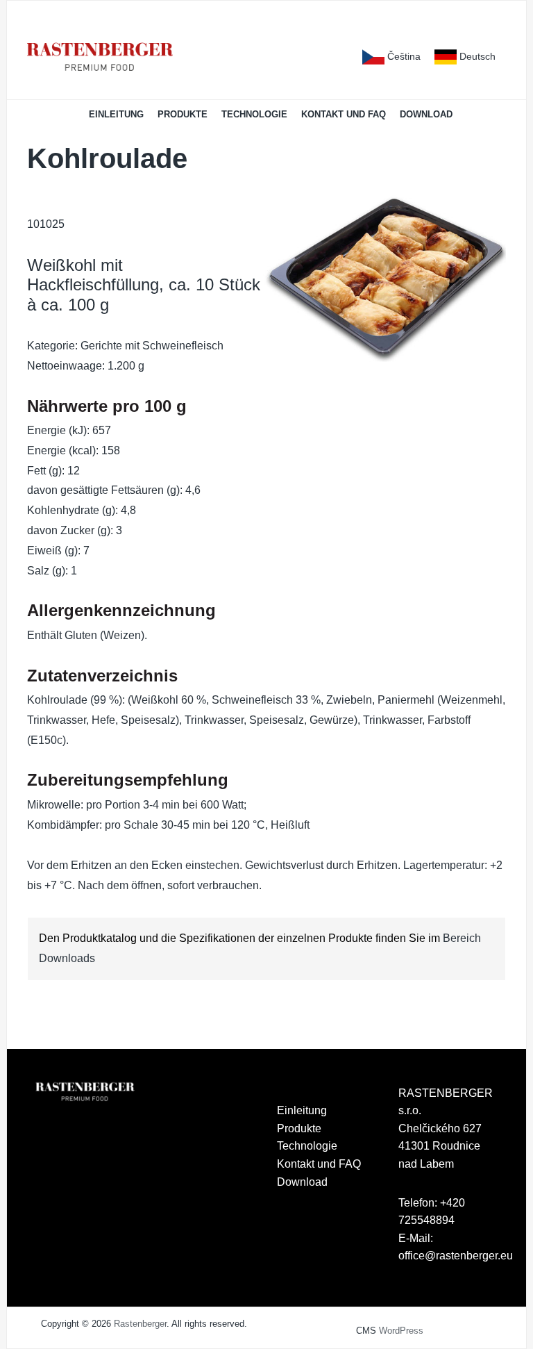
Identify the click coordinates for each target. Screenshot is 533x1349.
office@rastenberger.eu (455, 1255)
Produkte (183, 114)
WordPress (401, 1330)
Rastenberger (140, 1323)
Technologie (254, 114)
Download (426, 114)
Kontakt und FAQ (343, 114)
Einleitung (116, 114)
